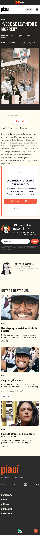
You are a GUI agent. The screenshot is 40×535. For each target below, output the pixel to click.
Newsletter (6, 513)
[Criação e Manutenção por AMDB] (20, 531)
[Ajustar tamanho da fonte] (17, 121)
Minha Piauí (7, 508)
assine (34, 241)
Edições (5, 499)
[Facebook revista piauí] (2, 484)
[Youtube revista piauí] (25, 484)
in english (5, 478)
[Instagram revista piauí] (37, 484)
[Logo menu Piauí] (5, 9)
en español (20, 478)
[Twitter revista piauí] (14, 484)
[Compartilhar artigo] (22, 121)
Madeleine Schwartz (24, 263)
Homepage (6, 494)
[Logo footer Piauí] (20, 470)
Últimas (5, 504)
